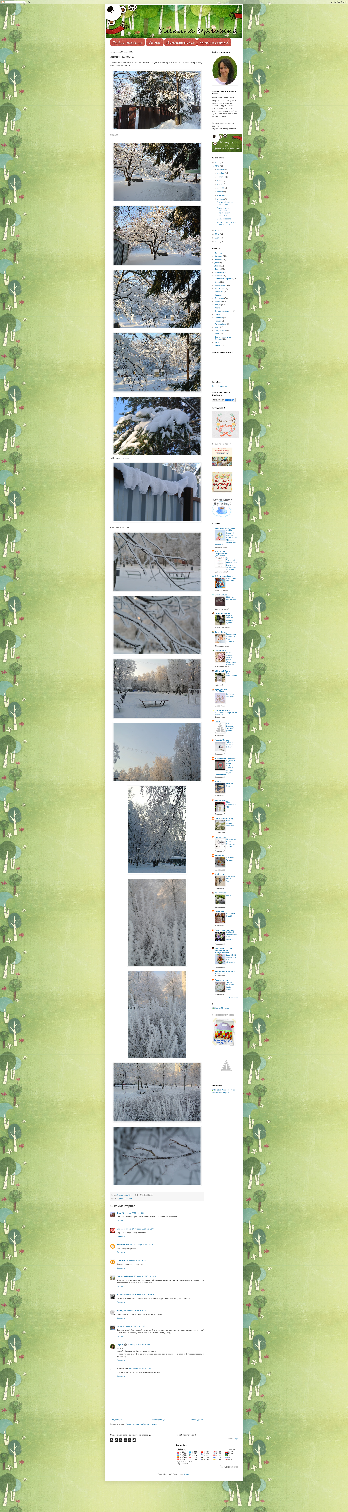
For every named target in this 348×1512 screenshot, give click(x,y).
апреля (220, 188)
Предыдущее (197, 1420)
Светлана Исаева (125, 1276)
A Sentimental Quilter (224, 576)
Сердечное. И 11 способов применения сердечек (224, 211)
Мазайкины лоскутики (225, 758)
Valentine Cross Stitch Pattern (231, 744)
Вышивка (219, 256)
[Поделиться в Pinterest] (151, 1195)
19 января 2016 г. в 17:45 (134, 1326)
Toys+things (220, 632)
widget (236, 1439)
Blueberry (219, 855)
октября (221, 173)
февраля (221, 195)
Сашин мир (220, 650)
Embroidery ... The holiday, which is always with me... (223, 950)
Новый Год (219, 288)
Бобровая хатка (222, 613)
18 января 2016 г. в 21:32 (137, 1260)
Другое (218, 269)
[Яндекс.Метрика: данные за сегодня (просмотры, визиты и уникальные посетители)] (220, 1008)
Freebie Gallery (222, 740)
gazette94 (219, 911)
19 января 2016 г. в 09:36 (143, 1295)
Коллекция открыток (223, 279)
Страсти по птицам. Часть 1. (230, 878)
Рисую (217, 308)
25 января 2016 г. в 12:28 (139, 1345)
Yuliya (119, 1326)
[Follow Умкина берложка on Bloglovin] (224, 401)
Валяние (218, 253)
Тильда (218, 321)
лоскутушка (220, 893)
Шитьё (217, 346)
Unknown (121, 1260)
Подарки (218, 295)
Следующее (116, 1420)
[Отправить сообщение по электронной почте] (136, 1195)
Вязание (218, 259)
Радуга (218, 305)
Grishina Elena (222, 595)
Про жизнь (128, 1198)
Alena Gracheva (124, 1295)
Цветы (217, 334)
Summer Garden (221, 974)
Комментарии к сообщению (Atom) (141, 1424)
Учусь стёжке (220, 324)
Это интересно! (222, 710)
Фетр (217, 327)
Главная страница (156, 1420)
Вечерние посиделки (225, 528)
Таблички (219, 317)
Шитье (217, 342)
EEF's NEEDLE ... (222, 671)
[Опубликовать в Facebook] (148, 1195)
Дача (121, 1198)
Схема (217, 314)
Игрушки (218, 275)
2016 (217, 166)
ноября (220, 169)
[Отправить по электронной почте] (141, 1195)
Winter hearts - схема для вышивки (226, 223)
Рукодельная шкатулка (221, 690)
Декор (217, 266)
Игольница (219, 272)
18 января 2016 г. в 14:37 (144, 1244)
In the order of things (225, 818)
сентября (221, 177)
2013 (217, 238)
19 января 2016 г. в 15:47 (135, 1310)
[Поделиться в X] (146, 1195)
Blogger (187, 1474)
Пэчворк (218, 301)
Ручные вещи (221, 980)
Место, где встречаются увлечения (221, 553)
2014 (217, 234)
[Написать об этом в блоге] (143, 1195)
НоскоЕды (219, 292)
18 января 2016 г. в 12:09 (143, 1229)
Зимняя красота (224, 219)
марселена (220, 800)
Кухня (217, 282)
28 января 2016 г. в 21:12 (140, 1368)
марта (220, 192)
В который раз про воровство (225, 203)
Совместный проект (223, 311)
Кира (119, 1213)
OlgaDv (120, 1345)
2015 (217, 230)
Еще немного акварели (230, 823)
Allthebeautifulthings (225, 971)
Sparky (120, 1310)
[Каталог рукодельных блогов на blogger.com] (222, 492)
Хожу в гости (220, 330)
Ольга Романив (124, 1229)
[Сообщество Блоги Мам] (222, 517)
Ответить (121, 1220)
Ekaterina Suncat (124, 1244)
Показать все (233, 998)
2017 (217, 162)
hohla (217, 721)
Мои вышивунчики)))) (231, 804)
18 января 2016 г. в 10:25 (133, 1213)
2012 (217, 241)
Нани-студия (221, 837)
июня (220, 184)
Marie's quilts (221, 874)
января (220, 199)
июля (220, 180)
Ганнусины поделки (224, 930)
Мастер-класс (221, 285)
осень (228, 895)
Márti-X (218, 781)
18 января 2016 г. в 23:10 (145, 1276)
